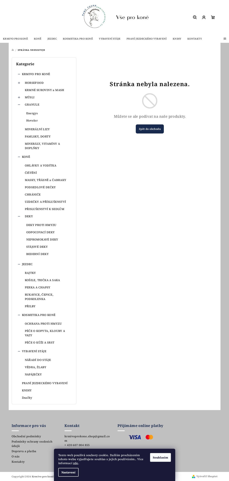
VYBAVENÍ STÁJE (34, 351)
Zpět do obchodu (150, 129)
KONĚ (26, 157)
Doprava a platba (24, 451)
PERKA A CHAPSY (38, 287)
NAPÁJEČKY (33, 374)
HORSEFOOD (34, 83)
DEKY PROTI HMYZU (41, 225)
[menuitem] (15, 38)
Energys (32, 113)
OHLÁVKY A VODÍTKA (40, 165)
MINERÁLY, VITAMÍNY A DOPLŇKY (42, 146)
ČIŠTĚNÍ (31, 173)
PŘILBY (30, 306)
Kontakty (18, 462)
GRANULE (32, 104)
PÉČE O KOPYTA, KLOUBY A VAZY (45, 333)
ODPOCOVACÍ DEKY (40, 232)
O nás (16, 456)
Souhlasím (160, 457)
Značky (27, 398)
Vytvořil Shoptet (206, 476)
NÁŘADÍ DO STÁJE (38, 360)
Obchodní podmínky (26, 436)
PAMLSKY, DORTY (38, 136)
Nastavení (68, 472)
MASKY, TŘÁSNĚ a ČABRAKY (45, 180)
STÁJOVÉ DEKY (37, 247)
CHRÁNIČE (33, 194)
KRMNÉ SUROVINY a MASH (44, 90)
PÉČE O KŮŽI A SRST (39, 342)
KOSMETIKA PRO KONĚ (39, 315)
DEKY (29, 216)
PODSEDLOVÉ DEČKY (40, 187)
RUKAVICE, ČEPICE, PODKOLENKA (39, 297)
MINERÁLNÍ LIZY (37, 129)
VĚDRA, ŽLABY (36, 367)
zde (75, 463)
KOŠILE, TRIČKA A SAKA (42, 280)
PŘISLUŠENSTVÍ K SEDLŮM (44, 209)
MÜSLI (30, 97)
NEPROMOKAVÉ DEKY (42, 239)
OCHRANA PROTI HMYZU (43, 324)
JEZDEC (27, 264)
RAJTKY (30, 273)
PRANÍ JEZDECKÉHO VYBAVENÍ (45, 383)
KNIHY (27, 390)
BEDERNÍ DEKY (37, 254)
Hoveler (32, 120)
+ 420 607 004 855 (77, 445)
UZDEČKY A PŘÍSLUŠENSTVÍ (45, 202)
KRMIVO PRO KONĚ (36, 74)
